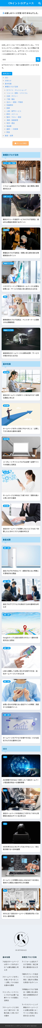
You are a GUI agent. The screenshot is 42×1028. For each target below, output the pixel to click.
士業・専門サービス (14, 111)
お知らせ (8, 80)
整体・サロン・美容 (14, 117)
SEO (6, 77)
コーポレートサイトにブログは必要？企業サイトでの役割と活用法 (11, 996)
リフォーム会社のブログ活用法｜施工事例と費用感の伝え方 (30, 964)
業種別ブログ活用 (11, 86)
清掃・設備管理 (12, 120)
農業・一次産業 (12, 129)
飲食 (8, 132)
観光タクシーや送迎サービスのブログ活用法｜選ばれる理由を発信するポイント (30, 978)
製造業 (9, 126)
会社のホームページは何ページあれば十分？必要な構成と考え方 (11, 965)
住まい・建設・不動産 (15, 102)
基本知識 (8, 83)
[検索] (38, 59)
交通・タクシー (12, 96)
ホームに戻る (21, 143)
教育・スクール (12, 114)
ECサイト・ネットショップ (16, 90)
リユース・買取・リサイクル (17, 93)
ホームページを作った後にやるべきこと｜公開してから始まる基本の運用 (11, 981)
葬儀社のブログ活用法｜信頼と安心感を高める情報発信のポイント (30, 993)
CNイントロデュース (21, 3)
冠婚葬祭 (10, 105)
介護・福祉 (11, 99)
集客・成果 (9, 135)
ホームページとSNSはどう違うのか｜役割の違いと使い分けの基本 (11, 1011)
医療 (8, 108)
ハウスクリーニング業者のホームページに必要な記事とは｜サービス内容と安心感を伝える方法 (30, 1010)
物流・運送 (11, 123)
